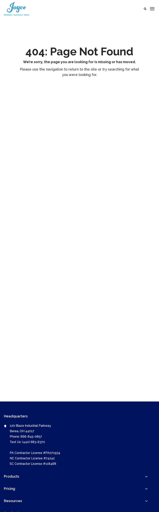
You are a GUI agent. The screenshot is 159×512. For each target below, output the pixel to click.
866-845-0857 (31, 436)
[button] (145, 9)
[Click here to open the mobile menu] (152, 8)
